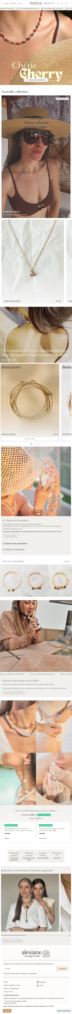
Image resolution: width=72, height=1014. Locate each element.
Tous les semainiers (11, 536)
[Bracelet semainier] (29, 403)
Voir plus (7, 833)
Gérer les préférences (63, 1011)
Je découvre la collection (36, 80)
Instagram (43, 982)
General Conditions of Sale (12, 985)
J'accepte (7, 1011)
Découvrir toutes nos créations (14, 693)
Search (6, 982)
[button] (31, 444)
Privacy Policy (8, 992)
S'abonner (62, 968)
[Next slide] (69, 935)
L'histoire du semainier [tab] (15, 543)
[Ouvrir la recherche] (58, 3)
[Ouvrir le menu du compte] (62, 3)
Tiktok (41, 985)
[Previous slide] (66, 935)
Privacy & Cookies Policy (11, 988)
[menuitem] (19, 3)
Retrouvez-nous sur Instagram (12, 941)
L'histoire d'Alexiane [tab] (13, 549)
